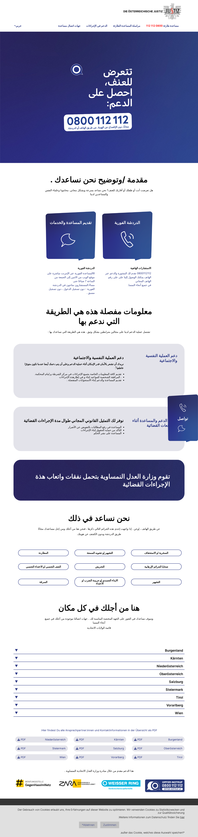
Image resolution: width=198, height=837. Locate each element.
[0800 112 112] (183, 408)
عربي (19, 25)
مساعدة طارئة (162, 25)
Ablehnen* (88, 824)
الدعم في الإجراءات (96, 25)
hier (182, 817)
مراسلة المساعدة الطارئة (126, 25)
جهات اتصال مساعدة (69, 25)
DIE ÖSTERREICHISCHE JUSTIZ (143, 11)
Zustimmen (109, 824)
